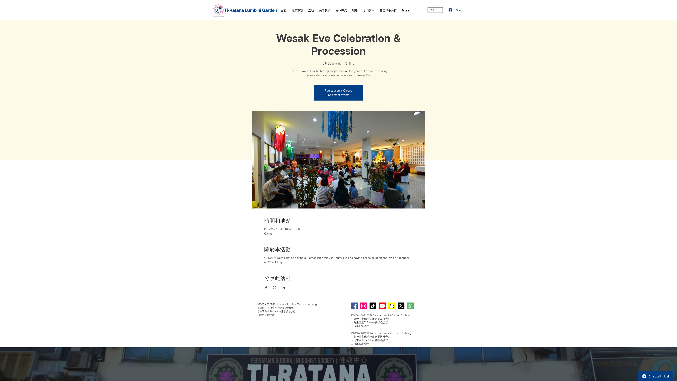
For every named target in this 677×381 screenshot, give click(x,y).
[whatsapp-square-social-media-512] (410, 306)
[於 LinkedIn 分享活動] (283, 287)
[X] (401, 306)
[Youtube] (382, 306)
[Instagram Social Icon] (363, 306)
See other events (338, 94)
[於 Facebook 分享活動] (266, 287)
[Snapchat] (391, 306)
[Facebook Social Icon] (354, 306)
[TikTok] (373, 306)
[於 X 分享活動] (274, 287)
